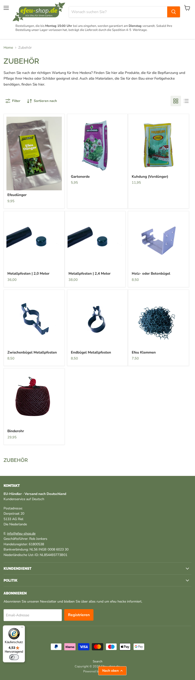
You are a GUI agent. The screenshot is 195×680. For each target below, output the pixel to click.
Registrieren (79, 615)
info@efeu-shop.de (21, 533)
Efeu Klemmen (144, 352)
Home (8, 48)
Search (97, 661)
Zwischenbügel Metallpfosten (32, 352)
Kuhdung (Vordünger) (150, 176)
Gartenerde (80, 176)
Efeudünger (17, 194)
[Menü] (22, 628)
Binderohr (15, 431)
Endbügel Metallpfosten (91, 352)
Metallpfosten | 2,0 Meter (28, 273)
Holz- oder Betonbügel (151, 273)
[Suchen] (173, 11)
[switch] (14, 657)
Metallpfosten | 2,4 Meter (89, 273)
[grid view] (176, 101)
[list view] (186, 101)
